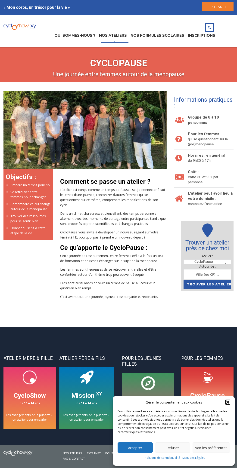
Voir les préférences (211, 447)
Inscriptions (201, 35)
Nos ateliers (113, 35)
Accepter (135, 447)
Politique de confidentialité (162, 458)
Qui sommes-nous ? (74, 35)
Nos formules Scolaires (157, 35)
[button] (227, 402)
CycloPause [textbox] (203, 262)
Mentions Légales (193, 458)
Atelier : (207, 256)
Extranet (94, 453)
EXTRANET (217, 7)
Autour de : (207, 266)
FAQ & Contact (74, 459)
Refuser (172, 447)
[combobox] (207, 262)
